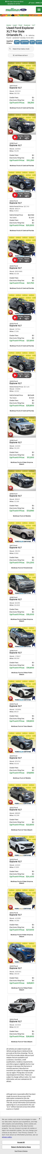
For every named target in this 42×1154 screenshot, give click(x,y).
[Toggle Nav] (39, 10)
